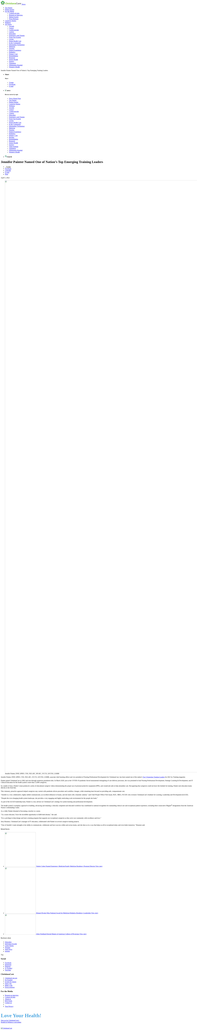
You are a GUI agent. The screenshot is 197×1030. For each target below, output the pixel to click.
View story (99, 866)
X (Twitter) (8, 968)
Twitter (11, 82)
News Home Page (15, 98)
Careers (11, 32)
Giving (11, 39)
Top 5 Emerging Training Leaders (154, 777)
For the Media (9, 11)
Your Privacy (9, 1006)
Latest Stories (9, 946)
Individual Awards (11, 944)
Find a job (8, 983)
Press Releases (13, 19)
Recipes (11, 137)
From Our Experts (15, 37)
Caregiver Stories (10, 21)
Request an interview (12, 995)
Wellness (8, 22)
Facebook (12, 84)
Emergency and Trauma (17, 35)
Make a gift (8, 985)
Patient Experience (15, 50)
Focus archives (10, 987)
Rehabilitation (13, 56)
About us (8, 999)
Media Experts (13, 17)
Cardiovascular (14, 30)
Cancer (11, 28)
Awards (11, 26)
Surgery (11, 61)
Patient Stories (9, 9)
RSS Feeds (8, 1001)
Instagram (8, 964)
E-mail (11, 86)
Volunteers (12, 63)
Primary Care (13, 54)
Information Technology (17, 45)
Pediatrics (12, 52)
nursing (7, 951)
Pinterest (7, 966)
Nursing (11, 48)
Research (12, 58)
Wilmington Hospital (15, 65)
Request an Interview (16, 15)
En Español (8, 980)
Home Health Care (15, 41)
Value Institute (13, 146)
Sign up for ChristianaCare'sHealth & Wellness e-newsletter (11, 1021)
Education (12, 34)
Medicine (12, 46)
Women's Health (14, 67)
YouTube (8, 970)
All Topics (8, 24)
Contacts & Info (14, 13)
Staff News (8, 949)
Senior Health (13, 59)
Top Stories (8, 8)
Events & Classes (10, 982)
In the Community (15, 43)
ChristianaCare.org (11, 978)
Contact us (8, 1003)
